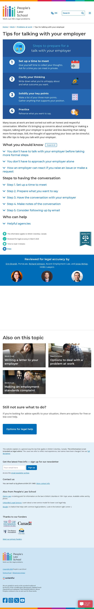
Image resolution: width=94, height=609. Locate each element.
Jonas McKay (82, 263)
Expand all (51, 145)
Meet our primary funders (12, 539)
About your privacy (19, 573)
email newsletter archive (20, 473)
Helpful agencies (19, 223)
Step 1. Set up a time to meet (27, 184)
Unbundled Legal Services (12, 503)
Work (12, 27)
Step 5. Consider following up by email (33, 210)
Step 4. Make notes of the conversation (34, 204)
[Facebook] (5, 600)
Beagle (5, 507)
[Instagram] (10, 600)
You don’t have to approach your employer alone (40, 161)
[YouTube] (22, 600)
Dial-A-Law (7, 496)
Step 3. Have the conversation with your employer (41, 197)
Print (9, 249)
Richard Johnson (37, 263)
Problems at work (24, 27)
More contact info (43, 483)
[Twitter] (16, 600)
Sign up (31, 467)
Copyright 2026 (8, 569)
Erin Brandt (11, 263)
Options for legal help (19, 429)
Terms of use (7, 573)
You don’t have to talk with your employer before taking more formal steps (43, 153)
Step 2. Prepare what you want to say (32, 191)
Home (5, 27)
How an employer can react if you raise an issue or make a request (45, 169)
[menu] (89, 13)
